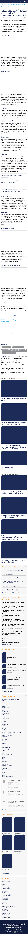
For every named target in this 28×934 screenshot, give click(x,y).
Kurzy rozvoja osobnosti (6, 895)
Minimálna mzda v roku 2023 (18, 347)
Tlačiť (26, 17)
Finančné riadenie (5, 718)
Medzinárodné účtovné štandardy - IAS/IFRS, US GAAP (12, 732)
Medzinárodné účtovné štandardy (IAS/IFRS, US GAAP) (12, 733)
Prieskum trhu (4, 907)
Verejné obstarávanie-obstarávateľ (8, 769)
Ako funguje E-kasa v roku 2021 (6, 834)
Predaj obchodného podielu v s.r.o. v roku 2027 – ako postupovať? (13, 423)
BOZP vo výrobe (5, 700)
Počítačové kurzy (5, 903)
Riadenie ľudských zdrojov (7, 754)
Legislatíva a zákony (6, 722)
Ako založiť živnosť (5, 851)
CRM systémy (4, 884)
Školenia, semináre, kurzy (8, 696)
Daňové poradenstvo (6, 885)
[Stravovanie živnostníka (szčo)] (19, 842)
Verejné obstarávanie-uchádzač (8, 771)
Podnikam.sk (3, 9)
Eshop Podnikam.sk (7, 815)
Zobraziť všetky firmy (6, 917)
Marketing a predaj (5, 731)
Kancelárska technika (6, 892)
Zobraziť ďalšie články (6, 644)
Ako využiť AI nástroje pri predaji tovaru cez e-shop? (13, 516)
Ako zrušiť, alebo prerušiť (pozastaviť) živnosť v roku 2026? (13, 625)
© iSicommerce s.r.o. (9, 921)
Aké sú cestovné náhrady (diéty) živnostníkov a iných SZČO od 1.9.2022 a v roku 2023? (14, 350)
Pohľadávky (4, 743)
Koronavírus (4, 721)
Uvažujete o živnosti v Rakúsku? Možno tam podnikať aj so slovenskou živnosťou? (13, 633)
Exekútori (4, 889)
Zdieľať (14, 315)
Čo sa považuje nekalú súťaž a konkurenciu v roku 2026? (14, 678)
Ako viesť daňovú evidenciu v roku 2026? (16, 670)
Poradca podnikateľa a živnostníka (11, 567)
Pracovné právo (5, 744)
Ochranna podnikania (12, 658)
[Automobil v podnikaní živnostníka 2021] (7, 861)
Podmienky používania (21, 924)
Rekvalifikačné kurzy (6, 909)
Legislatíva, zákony (5, 724)
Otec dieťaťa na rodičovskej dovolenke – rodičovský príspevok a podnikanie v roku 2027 (14, 447)
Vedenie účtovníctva (6, 913)
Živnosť (3, 775)
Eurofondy (4, 717)
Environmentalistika (5, 715)
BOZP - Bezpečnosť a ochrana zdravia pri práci (10, 699)
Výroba (3, 772)
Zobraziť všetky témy (6, 593)
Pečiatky (3, 902)
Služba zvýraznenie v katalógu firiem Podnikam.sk (19, 834)
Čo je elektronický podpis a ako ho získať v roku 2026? (13, 561)
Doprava (3, 709)
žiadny (3, 773)
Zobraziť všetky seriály (7, 691)
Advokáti (3, 883)
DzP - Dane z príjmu (5, 713)
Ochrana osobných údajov (12, 924)
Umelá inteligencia (5, 766)
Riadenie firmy (4, 753)
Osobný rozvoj (4, 739)
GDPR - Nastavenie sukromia (15, 925)
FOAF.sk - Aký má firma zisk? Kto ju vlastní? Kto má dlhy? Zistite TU (13, 5)
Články (8, 9)
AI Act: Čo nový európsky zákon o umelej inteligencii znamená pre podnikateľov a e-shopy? (13, 537)
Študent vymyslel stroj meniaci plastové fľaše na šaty (13, 186)
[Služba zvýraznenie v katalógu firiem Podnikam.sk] (19, 824)
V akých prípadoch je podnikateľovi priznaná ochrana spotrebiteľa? (13, 492)
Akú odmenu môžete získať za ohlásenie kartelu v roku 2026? (16, 665)
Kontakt (9, 925)
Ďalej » (18, 589)
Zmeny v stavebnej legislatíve (7, 776)
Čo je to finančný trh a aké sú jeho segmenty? (14, 310)
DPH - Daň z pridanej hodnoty (7, 711)
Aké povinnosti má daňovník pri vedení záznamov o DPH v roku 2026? (13, 641)
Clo (2, 703)
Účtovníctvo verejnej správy (7, 765)
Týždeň (22, 356)
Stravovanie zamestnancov (8, 574)
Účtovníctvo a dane (5, 764)
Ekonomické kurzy (5, 887)
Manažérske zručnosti (6, 727)
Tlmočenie (4, 911)
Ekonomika (13, 9)
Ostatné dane (4, 740)
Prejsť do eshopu (5, 873)
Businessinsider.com (8, 302)
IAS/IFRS (3, 720)
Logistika (3, 725)
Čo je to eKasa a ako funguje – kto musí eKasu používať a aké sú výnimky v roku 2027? (13, 615)
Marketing (4, 729)
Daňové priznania (11, 672)
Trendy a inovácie (19, 9)
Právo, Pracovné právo (6, 749)
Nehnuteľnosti (4, 738)
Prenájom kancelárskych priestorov (8, 906)
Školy (3, 758)
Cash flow (4, 702)
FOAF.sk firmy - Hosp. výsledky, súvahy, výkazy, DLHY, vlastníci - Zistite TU (14, 320)
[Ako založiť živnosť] (7, 842)
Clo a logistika (4, 704)
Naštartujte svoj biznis (6, 347)
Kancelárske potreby (6, 894)
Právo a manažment (6, 747)
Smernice (4, 760)
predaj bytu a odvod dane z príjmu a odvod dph (12, 586)
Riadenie (3, 751)
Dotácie (3, 710)
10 (12, 589)
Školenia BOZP (5, 910)
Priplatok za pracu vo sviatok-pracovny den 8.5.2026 (13, 570)
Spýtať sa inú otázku (16, 593)
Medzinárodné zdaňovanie (7, 735)
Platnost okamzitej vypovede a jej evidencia (11, 577)
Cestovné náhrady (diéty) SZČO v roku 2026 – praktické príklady (13, 607)
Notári (3, 900)
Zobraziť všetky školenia (7, 809)
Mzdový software (5, 899)
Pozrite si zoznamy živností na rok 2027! (12, 308)
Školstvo (3, 757)
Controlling (4, 706)
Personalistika (4, 742)
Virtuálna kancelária (6, 914)
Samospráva (4, 755)
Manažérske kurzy (5, 898)
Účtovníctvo (4, 762)
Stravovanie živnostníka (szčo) (18, 852)
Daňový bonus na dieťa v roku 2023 (8, 353)
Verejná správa (5, 768)
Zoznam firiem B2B (7, 878)
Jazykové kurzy (5, 891)
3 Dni (19, 356)
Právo (3, 746)
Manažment (4, 728)
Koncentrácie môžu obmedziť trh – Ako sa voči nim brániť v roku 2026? (16, 686)
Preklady (3, 905)
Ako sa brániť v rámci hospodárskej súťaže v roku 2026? (15, 656)
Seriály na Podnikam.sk (8, 649)
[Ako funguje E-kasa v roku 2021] (7, 824)
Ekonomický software (6, 888)
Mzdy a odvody (5, 736)
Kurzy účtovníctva (5, 896)
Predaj (3, 750)
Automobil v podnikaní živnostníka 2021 (6, 870)
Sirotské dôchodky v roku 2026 (12, 467)
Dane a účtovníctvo (5, 707)
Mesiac (26, 356)
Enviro (3, 714)
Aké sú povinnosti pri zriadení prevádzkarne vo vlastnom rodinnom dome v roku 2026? (13, 620)
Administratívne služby (6, 881)
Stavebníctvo (4, 761)
